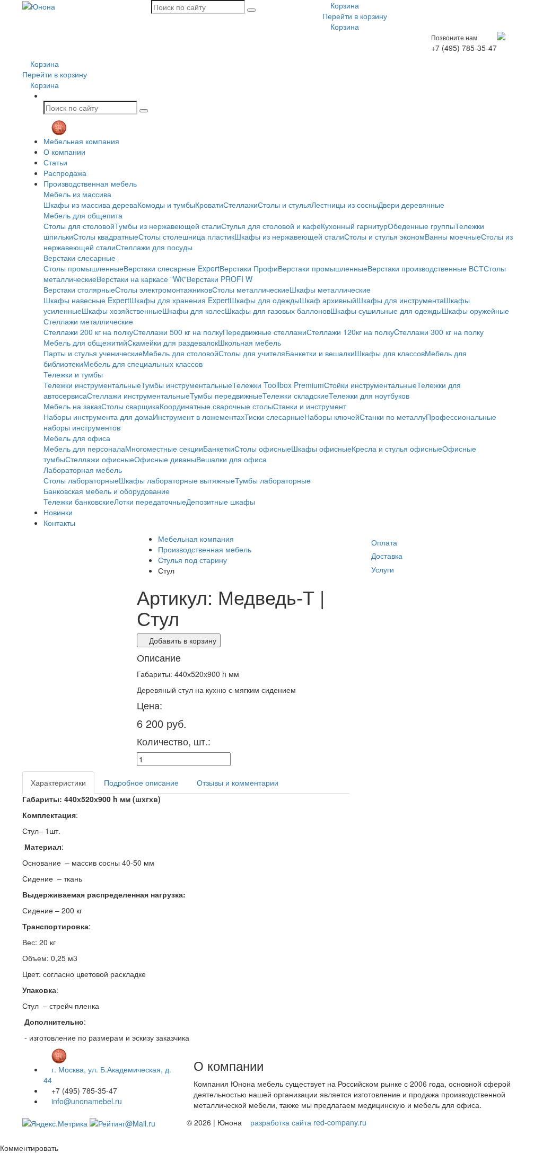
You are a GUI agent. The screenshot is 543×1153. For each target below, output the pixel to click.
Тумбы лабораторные (273, 480)
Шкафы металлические (330, 289)
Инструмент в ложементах (198, 416)
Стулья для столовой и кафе (271, 226)
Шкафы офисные (321, 448)
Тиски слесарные (274, 416)
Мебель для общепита (82, 215)
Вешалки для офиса (231, 459)
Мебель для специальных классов (143, 363)
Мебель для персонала (84, 448)
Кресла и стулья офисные (397, 448)
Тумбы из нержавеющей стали (168, 226)
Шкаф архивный (328, 300)
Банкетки (218, 448)
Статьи (55, 162)
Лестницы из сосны (344, 204)
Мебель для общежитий (85, 342)
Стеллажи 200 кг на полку (88, 332)
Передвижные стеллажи (264, 332)
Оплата (384, 542)
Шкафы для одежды (265, 300)
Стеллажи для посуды (154, 247)
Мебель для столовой (180, 353)
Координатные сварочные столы (216, 406)
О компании (64, 151)
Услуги (382, 569)
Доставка (386, 555)
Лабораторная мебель (82, 469)
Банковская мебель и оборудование (106, 491)
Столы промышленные (83, 268)
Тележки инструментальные (92, 385)
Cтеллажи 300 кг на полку (439, 332)
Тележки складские (295, 395)
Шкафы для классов (390, 353)
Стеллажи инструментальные (138, 395)
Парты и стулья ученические (93, 353)
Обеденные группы (421, 226)
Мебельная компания (81, 141)
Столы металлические (251, 289)
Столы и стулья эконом (384, 236)
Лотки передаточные (150, 501)
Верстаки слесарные (79, 257)
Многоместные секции (164, 448)
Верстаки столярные (79, 289)
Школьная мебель (249, 342)
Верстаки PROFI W (219, 279)
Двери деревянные (411, 204)
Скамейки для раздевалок (172, 342)
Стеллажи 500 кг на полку (178, 332)
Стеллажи (240, 204)
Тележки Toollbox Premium (278, 385)
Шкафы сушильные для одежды (386, 310)
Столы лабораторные (81, 480)
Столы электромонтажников (163, 289)
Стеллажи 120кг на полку (350, 332)
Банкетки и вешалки (320, 353)
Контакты (59, 522)
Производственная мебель (90, 183)
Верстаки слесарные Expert (172, 268)
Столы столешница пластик (186, 236)
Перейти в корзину (354, 16)
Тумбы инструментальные (186, 385)
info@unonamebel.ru (85, 1101)
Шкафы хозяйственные (122, 310)
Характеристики (58, 782)
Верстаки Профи (249, 268)
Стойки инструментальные (370, 385)
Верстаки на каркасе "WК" (142, 279)
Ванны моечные (453, 236)
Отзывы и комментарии (237, 782)
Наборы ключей (332, 416)
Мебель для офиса (76, 438)
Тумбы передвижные (226, 395)
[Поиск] (251, 10)
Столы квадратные (105, 236)
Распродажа (64, 173)
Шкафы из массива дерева (90, 204)
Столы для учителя (251, 353)
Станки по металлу (393, 416)
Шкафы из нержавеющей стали (289, 236)
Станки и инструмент (309, 406)
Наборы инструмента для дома (98, 416)
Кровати (209, 204)
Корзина (343, 5)
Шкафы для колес (193, 310)
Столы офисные (262, 448)
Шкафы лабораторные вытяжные (177, 480)
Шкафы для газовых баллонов (277, 310)
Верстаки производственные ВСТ (425, 268)
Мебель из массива (77, 194)
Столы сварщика (130, 406)
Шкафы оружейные (475, 310)
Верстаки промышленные (322, 268)
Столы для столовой (79, 226)
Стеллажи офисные (99, 459)
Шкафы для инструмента (400, 300)
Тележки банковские (78, 501)
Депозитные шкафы (220, 501)
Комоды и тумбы (166, 204)
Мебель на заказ (72, 406)
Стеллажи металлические (88, 321)
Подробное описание (141, 782)
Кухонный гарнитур (354, 226)
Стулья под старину (192, 560)
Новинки (58, 512)
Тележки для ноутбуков (369, 395)
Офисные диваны (165, 459)
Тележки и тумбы (73, 374)
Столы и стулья (284, 204)
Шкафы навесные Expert (86, 300)
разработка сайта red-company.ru (308, 1122)
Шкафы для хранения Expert (179, 300)
